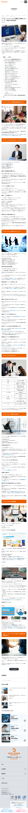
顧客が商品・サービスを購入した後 (11, 71)
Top (2, 764)
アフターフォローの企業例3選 (9, 89)
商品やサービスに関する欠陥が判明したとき (13, 76)
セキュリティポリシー (5, 790)
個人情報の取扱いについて (6, 792)
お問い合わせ (4, 783)
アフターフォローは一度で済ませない (11, 84)
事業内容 (3, 773)
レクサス (6, 92)
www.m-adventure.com (18, 805)
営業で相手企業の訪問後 (9, 70)
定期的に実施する (8, 85)
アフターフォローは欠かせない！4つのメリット (12, 60)
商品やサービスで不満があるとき (11, 74)
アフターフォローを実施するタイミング (11, 68)
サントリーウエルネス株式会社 (10, 90)
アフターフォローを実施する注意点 (10, 81)
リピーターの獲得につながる (10, 63)
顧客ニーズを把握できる (9, 65)
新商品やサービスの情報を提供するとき (12, 78)
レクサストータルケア (7, 596)
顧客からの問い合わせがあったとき (11, 73)
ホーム (3, 15)
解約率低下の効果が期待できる (10, 67)
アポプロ (7, 15)
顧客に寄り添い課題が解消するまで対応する (13, 87)
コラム (12, 15)
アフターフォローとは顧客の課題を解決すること (12, 59)
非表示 (9, 57)
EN (23, 1)
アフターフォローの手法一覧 (9, 79)
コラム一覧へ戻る (14, 669)
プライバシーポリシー (5, 788)
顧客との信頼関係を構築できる (10, 62)
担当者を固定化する (8, 82)
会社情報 (3, 769)
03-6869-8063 (14, 759)
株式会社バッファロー (9, 93)
